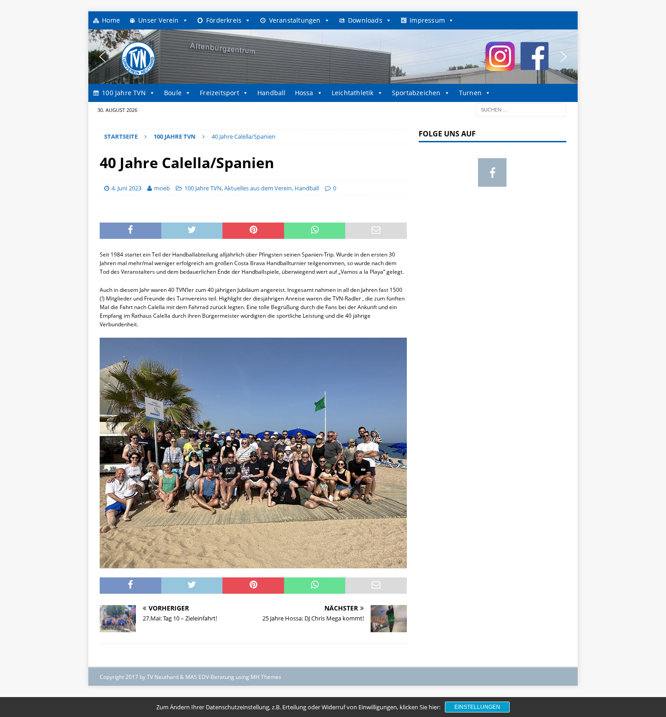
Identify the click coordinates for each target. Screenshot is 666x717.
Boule (173, 92)
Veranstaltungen (295, 20)
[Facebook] (492, 172)
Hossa (304, 92)
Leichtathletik (353, 92)
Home (111, 20)
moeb (162, 188)
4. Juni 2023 (126, 188)
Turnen (470, 92)
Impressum (427, 20)
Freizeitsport (219, 92)
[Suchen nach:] (521, 109)
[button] (102, 56)
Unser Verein (158, 20)
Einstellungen (477, 707)
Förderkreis (223, 20)
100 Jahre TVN (124, 92)
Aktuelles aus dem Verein (258, 188)
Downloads (365, 20)
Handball (271, 92)
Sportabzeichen (416, 92)
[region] (333, 56)
